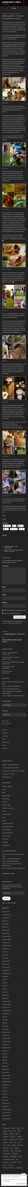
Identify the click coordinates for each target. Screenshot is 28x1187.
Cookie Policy (7, 1180)
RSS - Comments (6, 723)
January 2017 (5, 998)
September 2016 (6, 1010)
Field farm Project (17, 550)
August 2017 (5, 976)
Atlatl (3, 792)
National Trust (6, 1153)
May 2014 (4, 1094)
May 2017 (4, 986)
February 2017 (6, 995)
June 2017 (4, 982)
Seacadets (13, 1162)
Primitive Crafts (6, 836)
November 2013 (6, 1112)
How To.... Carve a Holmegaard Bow (11, 686)
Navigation (15, 1153)
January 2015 (5, 1072)
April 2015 (5, 1063)
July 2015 (4, 1054)
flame (8, 1145)
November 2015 (6, 1041)
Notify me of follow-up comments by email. (15, 610)
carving (5, 1139)
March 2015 (5, 1066)
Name (4, 587)
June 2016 (5, 1020)
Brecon (17, 1134)
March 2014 (5, 1100)
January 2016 (5, 1035)
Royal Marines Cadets (8, 1159)
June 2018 (5, 955)
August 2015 (5, 1051)
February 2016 (6, 1032)
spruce (20, 1162)
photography (13, 1156)
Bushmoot (5, 802)
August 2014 (5, 1085)
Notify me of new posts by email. (12, 613)
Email (4, 594)
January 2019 (5, 933)
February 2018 (6, 961)
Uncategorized (6, 845)
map (12, 1151)
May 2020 (5, 921)
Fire (4, 1145)
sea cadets (6, 1162)
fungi (6, 551)
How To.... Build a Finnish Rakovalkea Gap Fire (13, 695)
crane (10, 1142)
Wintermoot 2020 (7, 671)
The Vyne (19, 28)
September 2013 (6, 1118)
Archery (4, 789)
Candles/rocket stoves (8, 808)
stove (4, 1165)
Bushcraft (5, 1136)
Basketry (7, 550)
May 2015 (4, 1060)
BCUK (10, 1131)
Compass (21, 1139)
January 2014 (5, 1106)
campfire (19, 1136)
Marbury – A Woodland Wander (10, 652)
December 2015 (6, 1038)
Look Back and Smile (7, 823)
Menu (14, 8)
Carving (4, 811)
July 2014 (4, 1088)
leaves (16, 1148)
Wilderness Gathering (8, 1168)
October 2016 (5, 1007)
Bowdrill (12, 1134)
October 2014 (5, 1078)
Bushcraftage (9, 546)
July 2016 (4, 1016)
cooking (5, 1142)
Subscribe (6, 898)
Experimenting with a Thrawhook (10, 657)
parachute (5, 1156)
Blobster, (4, 409)
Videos (4, 739)
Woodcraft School (12, 37)
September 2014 (6, 1081)
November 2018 (6, 939)
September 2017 (6, 973)
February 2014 (6, 1103)
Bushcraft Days (11, 2)
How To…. (4, 745)
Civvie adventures (6, 814)
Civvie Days (5, 736)
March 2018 (5, 958)
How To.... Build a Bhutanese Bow (10, 689)
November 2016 (6, 1004)
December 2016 (6, 1001)
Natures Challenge (7, 829)
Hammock (20, 1145)
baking (4, 1131)
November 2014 (6, 1075)
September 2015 (6, 1047)
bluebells (5, 1134)
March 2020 (5, 924)
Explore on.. (5, 748)
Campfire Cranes (6, 805)
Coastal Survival (13, 1139)
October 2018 (5, 942)
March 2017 (5, 992)
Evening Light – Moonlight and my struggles (13, 662)
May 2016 (4, 1023)
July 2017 (4, 979)
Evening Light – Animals (8, 666)
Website (4, 602)
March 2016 (5, 1029)
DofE (19, 1142)
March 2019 (5, 927)
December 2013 (6, 1109)
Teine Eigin (5, 842)
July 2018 (4, 952)
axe (22, 1128)
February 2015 (6, 1069)
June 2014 (5, 1091)
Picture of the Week (7, 833)
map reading (18, 1151)
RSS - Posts (5, 721)
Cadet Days (5, 733)
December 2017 (6, 967)
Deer (15, 1142)
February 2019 (6, 930)
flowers (14, 1145)
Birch (19, 1131)
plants (20, 1156)
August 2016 (5, 1013)
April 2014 (5, 1097)
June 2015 (5, 1057)
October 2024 (6, 911)
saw (17, 1159)
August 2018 (5, 948)
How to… (4, 820)
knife (12, 1148)
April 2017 (4, 989)
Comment (5, 566)
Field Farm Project (12, 44)
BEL (15, 1131)
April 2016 (5, 1026)
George (17, 13)
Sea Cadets (5, 839)
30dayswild (6, 1128)
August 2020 (5, 918)
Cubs (3, 817)
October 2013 (5, 1115)
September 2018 (6, 945)
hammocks (6, 1148)
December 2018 (6, 936)
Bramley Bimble (6, 795)
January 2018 (5, 964)
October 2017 (5, 970)
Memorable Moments (7, 826)
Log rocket (6, 1151)
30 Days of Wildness (7, 786)
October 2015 (5, 1044)
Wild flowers (19, 1168)
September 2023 (6, 915)
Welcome (4, 730)
